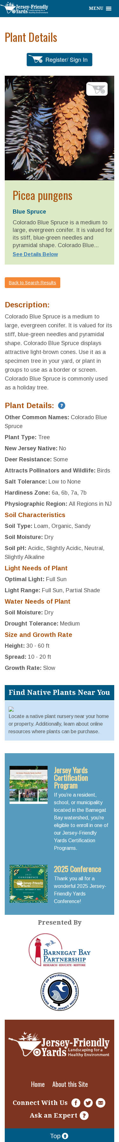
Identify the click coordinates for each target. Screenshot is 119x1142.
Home (38, 1084)
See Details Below (35, 254)
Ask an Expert (53, 1115)
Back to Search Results (32, 282)
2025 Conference (77, 868)
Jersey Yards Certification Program (71, 777)
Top (55, 1135)
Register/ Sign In (66, 59)
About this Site (70, 1084)
